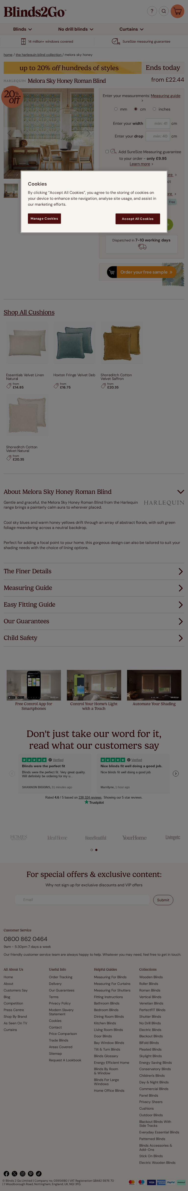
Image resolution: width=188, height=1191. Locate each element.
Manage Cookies (44, 218)
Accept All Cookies (138, 219)
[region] (94, 202)
